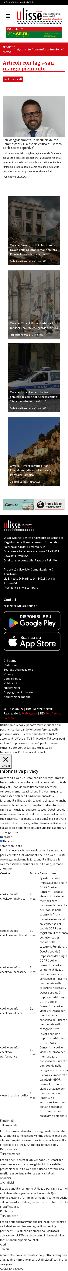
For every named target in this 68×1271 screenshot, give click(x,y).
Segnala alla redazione (18, 670)
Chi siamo (10, 661)
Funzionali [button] (7, 1121)
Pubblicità (10, 683)
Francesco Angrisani (20, 335)
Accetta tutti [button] (37, 752)
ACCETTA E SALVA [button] (11, 1269)
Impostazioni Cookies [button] (14, 752)
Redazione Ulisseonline (21, 261)
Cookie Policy (12, 679)
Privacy (8, 674)
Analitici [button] (5, 1178)
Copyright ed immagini (18, 692)
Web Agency (30, 713)
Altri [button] (3, 1244)
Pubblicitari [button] (7, 1211)
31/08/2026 (40, 261)
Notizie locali (13, 79)
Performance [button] (8, 1149)
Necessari (9, 841)
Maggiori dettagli (40, 748)
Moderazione (12, 688)
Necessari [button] (6, 837)
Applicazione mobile (17, 697)
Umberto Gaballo (19, 482)
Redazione (10, 665)
